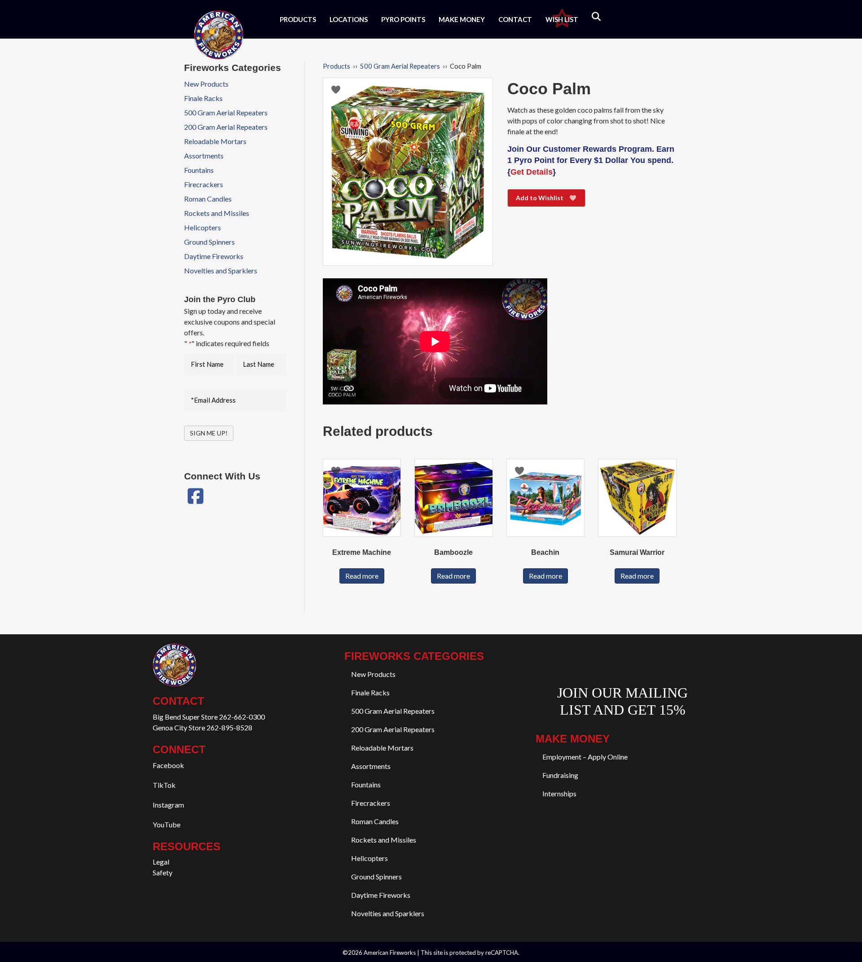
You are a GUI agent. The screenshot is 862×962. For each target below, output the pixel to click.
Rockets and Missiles (216, 213)
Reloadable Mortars (215, 141)
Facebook (168, 765)
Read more (361, 575)
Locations (349, 19)
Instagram (168, 804)
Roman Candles (208, 198)
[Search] (590, 16)
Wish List (561, 19)
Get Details (531, 171)
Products (298, 19)
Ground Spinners (209, 241)
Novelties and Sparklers (220, 270)
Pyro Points (403, 19)
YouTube (166, 824)
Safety (162, 872)
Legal (161, 861)
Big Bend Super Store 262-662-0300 (209, 716)
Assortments (204, 155)
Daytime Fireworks (213, 256)
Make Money (462, 19)
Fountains (199, 170)
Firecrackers (203, 184)
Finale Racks (203, 98)
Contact (515, 19)
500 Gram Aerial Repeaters (400, 66)
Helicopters (202, 227)
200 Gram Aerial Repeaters (226, 127)
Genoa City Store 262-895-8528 (202, 727)
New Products (206, 83)
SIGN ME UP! (209, 433)
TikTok (164, 785)
